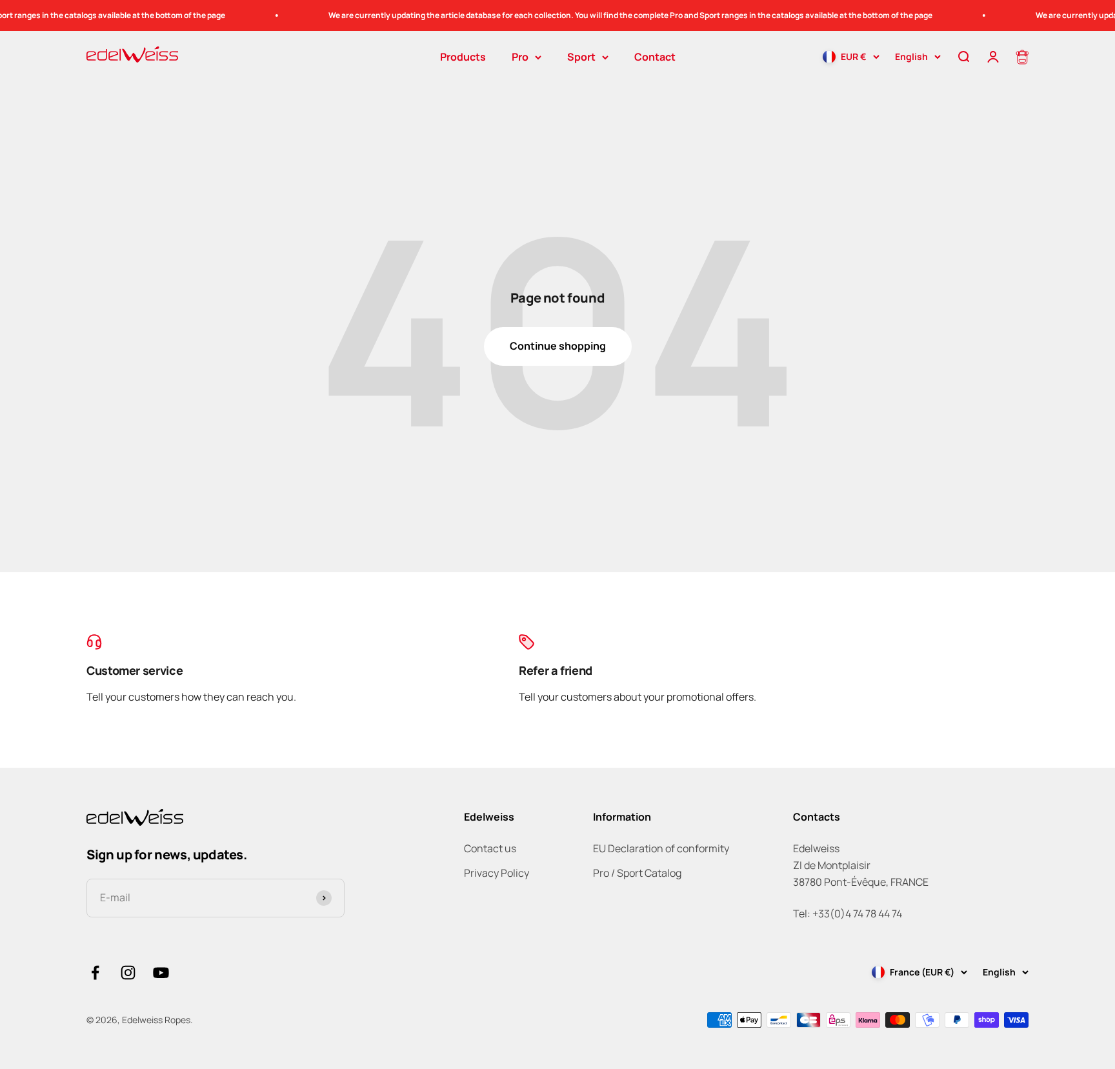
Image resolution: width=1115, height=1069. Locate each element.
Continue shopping (558, 346)
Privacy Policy (496, 873)
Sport (581, 57)
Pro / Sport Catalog (637, 873)
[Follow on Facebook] (95, 972)
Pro (520, 57)
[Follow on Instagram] (128, 972)
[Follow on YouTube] (161, 972)
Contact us (490, 848)
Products (463, 57)
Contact (655, 57)
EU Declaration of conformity (661, 848)
